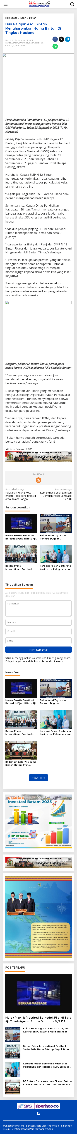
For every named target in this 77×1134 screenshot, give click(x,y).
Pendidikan (20, 45)
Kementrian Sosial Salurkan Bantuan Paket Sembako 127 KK (56, 494)
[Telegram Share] (67, 39)
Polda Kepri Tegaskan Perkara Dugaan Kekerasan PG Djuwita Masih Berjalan (53, 537)
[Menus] (5, 4)
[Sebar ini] (55, 39)
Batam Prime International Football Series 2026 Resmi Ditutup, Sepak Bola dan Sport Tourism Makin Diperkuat (21, 567)
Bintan (15, 43)
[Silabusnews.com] (39, 4)
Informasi (23, 43)
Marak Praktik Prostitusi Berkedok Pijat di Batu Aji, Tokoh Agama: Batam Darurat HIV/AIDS (20, 537)
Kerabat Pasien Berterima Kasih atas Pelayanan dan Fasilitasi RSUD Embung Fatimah (55, 567)
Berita (8, 43)
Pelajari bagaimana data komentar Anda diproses (34, 661)
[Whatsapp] (55, 46)
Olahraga (10, 45)
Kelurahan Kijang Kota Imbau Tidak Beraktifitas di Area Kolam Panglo (20, 494)
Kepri (31, 43)
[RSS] (38, 480)
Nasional (39, 43)
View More (38, 777)
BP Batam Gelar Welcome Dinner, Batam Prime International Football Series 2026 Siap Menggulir (20, 763)
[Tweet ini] (61, 39)
